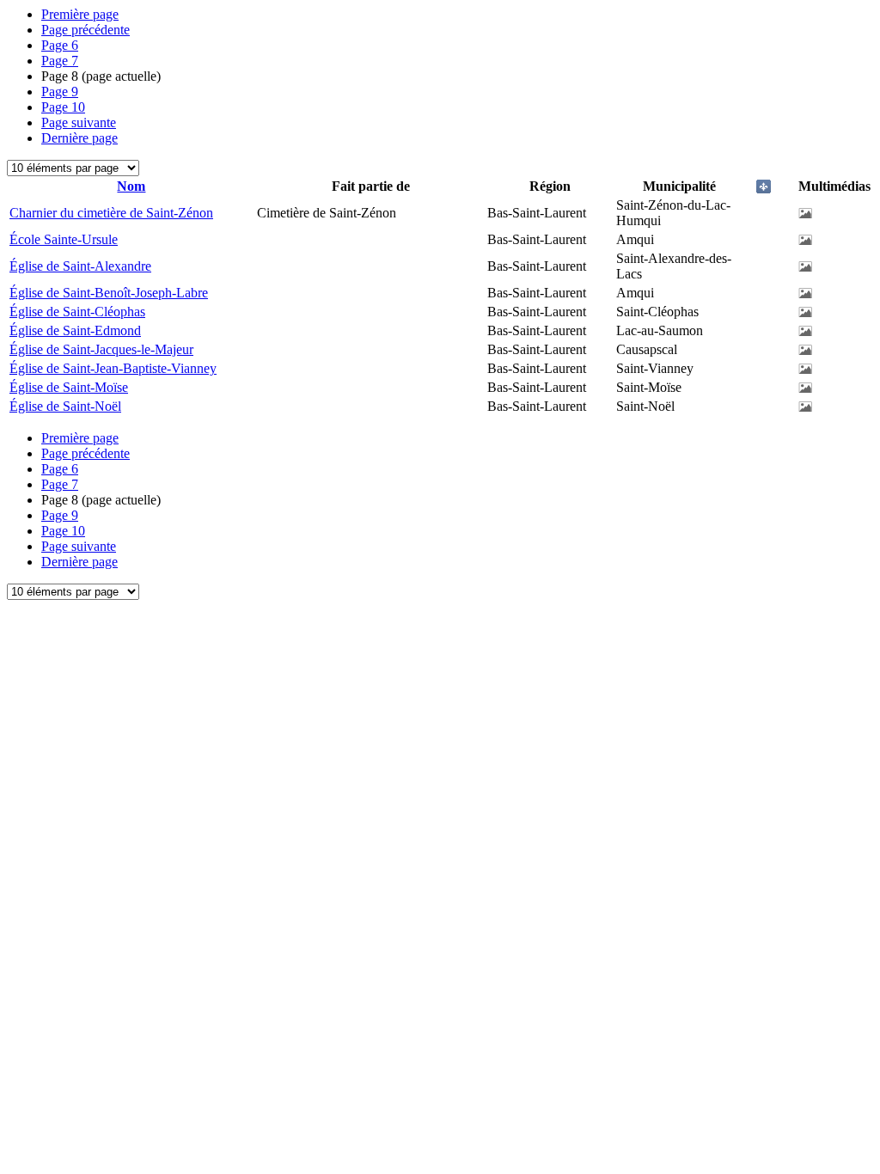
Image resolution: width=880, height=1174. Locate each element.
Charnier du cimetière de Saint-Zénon (111, 212)
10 (63, 107)
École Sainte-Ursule (63, 239)
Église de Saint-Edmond (75, 330)
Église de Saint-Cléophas (77, 311)
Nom (131, 186)
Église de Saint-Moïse (68, 387)
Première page (80, 14)
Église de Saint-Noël (65, 406)
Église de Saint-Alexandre (80, 266)
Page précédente (85, 29)
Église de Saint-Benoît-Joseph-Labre (108, 292)
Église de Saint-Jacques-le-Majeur (101, 349)
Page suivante (78, 122)
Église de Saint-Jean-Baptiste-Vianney (113, 368)
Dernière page (79, 138)
